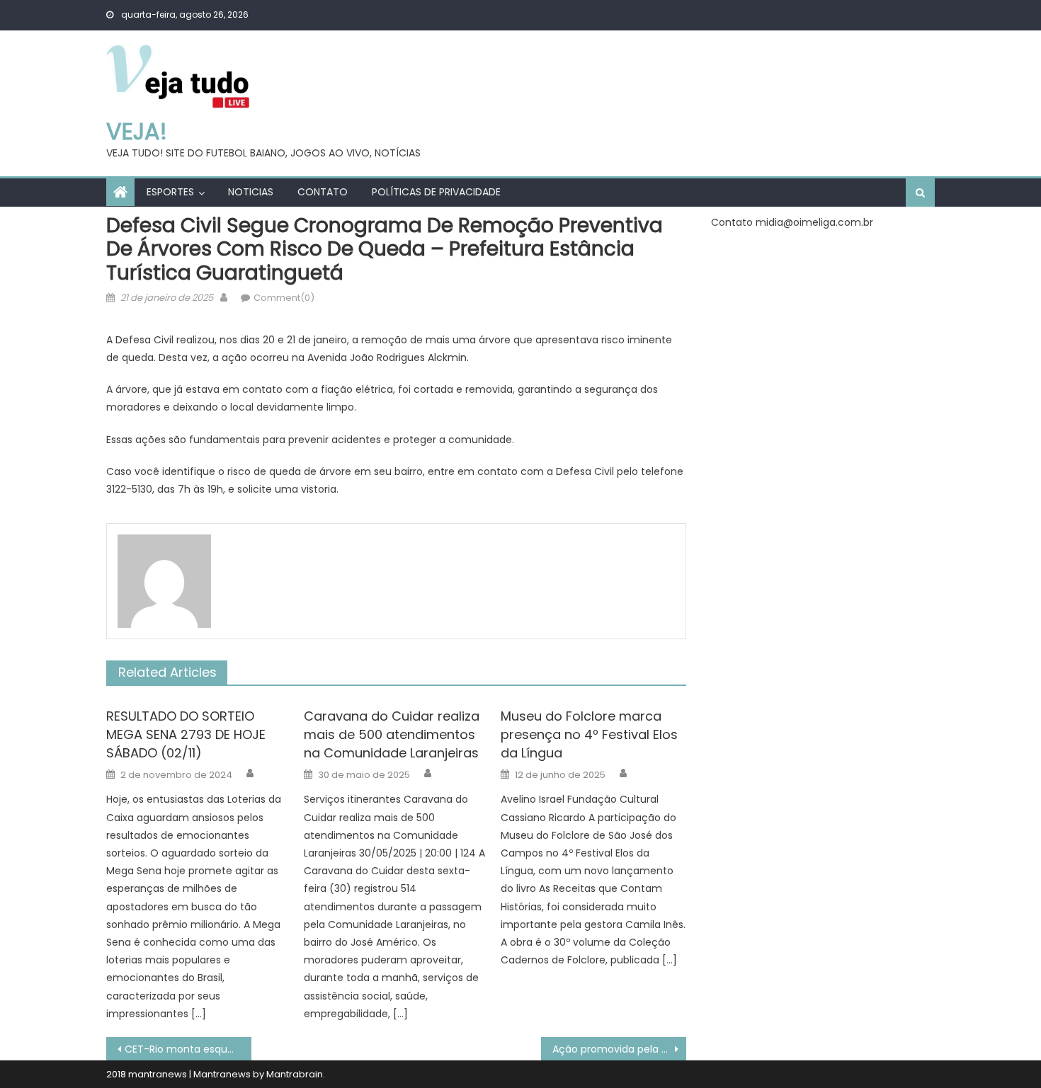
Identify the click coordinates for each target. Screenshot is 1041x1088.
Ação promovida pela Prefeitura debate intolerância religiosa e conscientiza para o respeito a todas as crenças (619, 1049)
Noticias (250, 192)
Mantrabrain (294, 1074)
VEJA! (136, 131)
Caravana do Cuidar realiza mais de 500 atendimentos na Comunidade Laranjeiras (391, 734)
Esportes (170, 192)
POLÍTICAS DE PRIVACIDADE (436, 192)
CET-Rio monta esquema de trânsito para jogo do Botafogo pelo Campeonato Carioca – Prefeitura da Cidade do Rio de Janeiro (188, 1049)
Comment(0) (284, 297)
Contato (322, 192)
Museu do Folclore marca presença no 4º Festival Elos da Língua (589, 734)
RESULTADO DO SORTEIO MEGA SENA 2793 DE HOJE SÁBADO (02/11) (186, 734)
